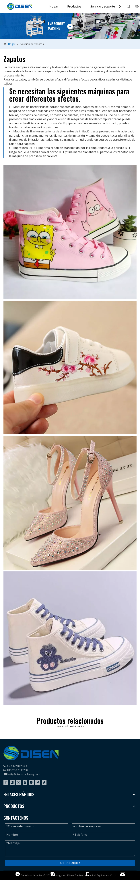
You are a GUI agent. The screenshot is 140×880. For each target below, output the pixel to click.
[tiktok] (44, 782)
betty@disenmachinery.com (23, 774)
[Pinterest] (37, 782)
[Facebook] (5, 782)
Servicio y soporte (102, 6)
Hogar (53, 6)
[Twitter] (18, 782)
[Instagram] (31, 782)
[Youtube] (25, 782)
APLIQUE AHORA (70, 863)
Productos (74, 6)
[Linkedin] (12, 782)
